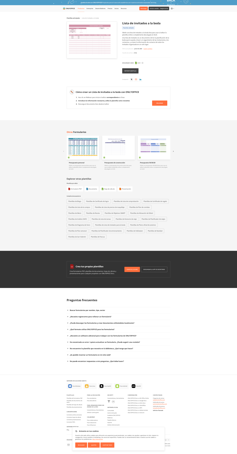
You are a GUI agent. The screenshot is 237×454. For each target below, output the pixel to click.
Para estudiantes (91, 398)
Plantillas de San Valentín (77, 237)
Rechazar (81, 445)
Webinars (110, 418)
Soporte (109, 422)
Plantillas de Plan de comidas (139, 207)
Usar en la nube (132, 269)
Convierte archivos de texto (74, 415)
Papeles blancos (111, 420)
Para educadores (91, 400)
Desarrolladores (100, 8)
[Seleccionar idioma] (172, 8)
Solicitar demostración (113, 425)
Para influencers (91, 425)
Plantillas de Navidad (155, 231)
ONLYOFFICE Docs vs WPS (135, 408)
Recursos (124, 8)
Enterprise (90, 8)
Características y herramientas (95, 410)
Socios (117, 8)
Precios (110, 8)
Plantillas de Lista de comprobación (126, 201)
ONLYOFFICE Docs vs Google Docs (137, 400)
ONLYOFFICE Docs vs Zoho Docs (136, 403)
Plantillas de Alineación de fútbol (141, 213)
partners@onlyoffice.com (160, 404)
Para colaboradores (92, 420)
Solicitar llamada (158, 410)
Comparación (132, 395)
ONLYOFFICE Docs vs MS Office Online (138, 398)
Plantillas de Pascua (98, 237)
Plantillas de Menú (74, 213)
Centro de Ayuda (112, 413)
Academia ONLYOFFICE (113, 415)
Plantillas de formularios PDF (74, 398)
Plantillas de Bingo (74, 201)
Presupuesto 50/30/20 (147, 163)
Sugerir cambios (147, 49)
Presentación (126, 189)
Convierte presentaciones (74, 419)
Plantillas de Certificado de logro (97, 201)
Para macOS (107, 386)
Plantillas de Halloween (135, 231)
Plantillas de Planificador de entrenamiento (107, 231)
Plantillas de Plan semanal (77, 231)
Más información (97, 439)
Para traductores (91, 422)
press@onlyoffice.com (159, 408)
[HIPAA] (108, 402)
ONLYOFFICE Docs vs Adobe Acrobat (138, 410)
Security (110, 395)
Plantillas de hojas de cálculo (74, 404)
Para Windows (76, 386)
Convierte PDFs (71, 422)
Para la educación (93, 395)
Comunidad (110, 410)
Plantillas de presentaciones (74, 407)
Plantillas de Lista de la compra (79, 207)
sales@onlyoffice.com (159, 400)
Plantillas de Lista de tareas (101, 219)
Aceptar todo (107, 445)
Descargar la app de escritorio (154, 269)
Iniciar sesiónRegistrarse (159, 8)
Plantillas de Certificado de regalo (155, 201)
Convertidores (72, 412)
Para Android (123, 386)
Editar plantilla (130, 71)
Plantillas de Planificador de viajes (153, 219)
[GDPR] (113, 402)
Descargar (143, 8)
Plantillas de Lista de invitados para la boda (110, 225)
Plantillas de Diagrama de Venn (79, 225)
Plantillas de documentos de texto (74, 401)
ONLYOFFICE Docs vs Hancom (136, 412)
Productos (81, 8)
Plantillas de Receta (93, 213)
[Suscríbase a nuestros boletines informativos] (68, 445)
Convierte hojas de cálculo (74, 417)
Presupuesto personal (76, 163)
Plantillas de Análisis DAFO (77, 219)
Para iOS (138, 386)
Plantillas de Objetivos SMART (115, 213)
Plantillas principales (73, 18)
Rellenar (159, 103)
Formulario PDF (76, 189)
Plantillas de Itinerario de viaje (126, 219)
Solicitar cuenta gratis (93, 412)
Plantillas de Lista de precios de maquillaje (109, 207)
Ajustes (93, 445)
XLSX (139, 63)
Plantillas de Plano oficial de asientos (143, 225)
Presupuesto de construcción (114, 163)
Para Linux (92, 386)
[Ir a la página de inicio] (69, 8)
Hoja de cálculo (109, 189)
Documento (93, 189)
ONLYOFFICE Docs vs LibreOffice (137, 405)
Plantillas (70, 395)
